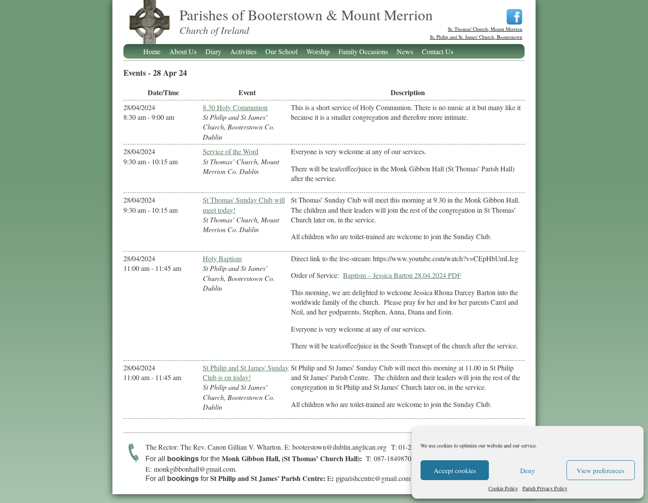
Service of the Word (230, 151)
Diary (213, 51)
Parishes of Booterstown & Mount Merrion (149, 27)
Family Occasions (363, 51)
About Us (183, 51)
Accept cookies (455, 470)
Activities (243, 51)
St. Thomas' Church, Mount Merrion (485, 29)
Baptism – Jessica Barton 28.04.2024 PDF (402, 275)
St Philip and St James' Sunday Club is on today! (246, 372)
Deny (527, 470)
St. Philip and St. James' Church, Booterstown (476, 36)
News (405, 51)
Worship (318, 51)
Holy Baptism (222, 258)
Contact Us (437, 51)
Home (151, 51)
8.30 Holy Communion (235, 107)
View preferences (600, 470)
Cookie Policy (503, 488)
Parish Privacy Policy (544, 488)
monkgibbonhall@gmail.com (194, 468)
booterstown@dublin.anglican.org (339, 446)
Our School (281, 51)
